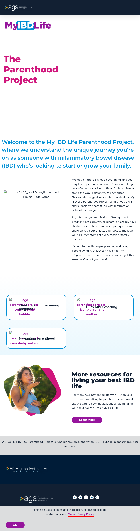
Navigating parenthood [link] (37, 338)
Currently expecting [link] (101, 307)
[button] (130, 25)
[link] (18, 8)
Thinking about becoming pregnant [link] (39, 307)
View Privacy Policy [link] (81, 514)
